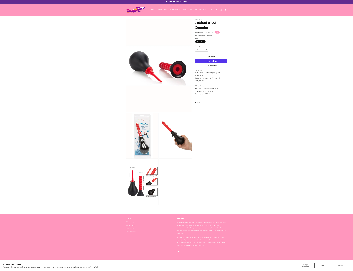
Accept (323, 266)
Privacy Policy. (95, 267)
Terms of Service (131, 231)
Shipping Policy (130, 225)
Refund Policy (130, 222)
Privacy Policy (130, 228)
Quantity (197, 46)
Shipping (197, 35)
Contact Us (129, 218)
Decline (340, 266)
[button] (217, 10)
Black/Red (200, 42)
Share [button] (199, 102)
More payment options (211, 65)
